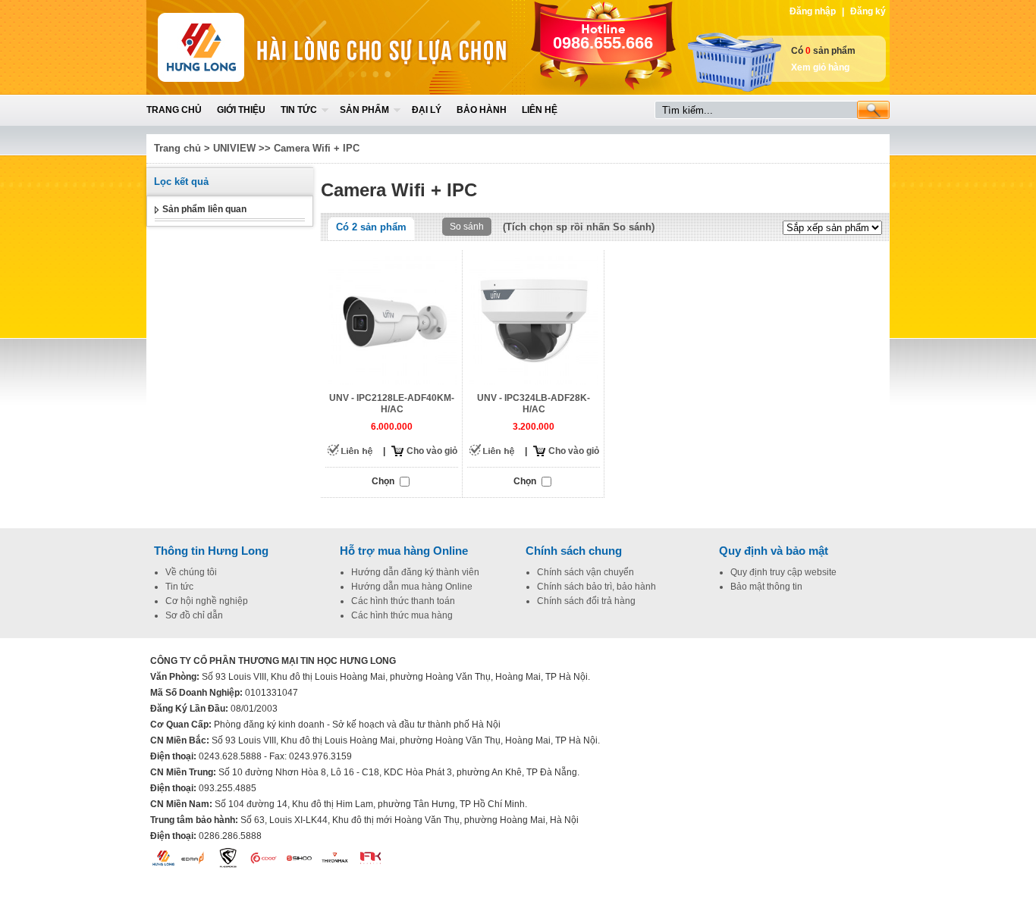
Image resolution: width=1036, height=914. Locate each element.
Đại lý (426, 110)
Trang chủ (174, 110)
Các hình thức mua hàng (402, 615)
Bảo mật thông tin (766, 586)
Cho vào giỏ (432, 451)
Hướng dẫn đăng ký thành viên (415, 572)
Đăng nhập (813, 11)
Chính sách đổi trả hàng (586, 601)
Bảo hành (482, 110)
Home (257, 47)
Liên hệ (539, 110)
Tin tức (299, 110)
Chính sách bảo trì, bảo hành (596, 586)
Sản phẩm (364, 110)
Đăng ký (868, 11)
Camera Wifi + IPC (316, 148)
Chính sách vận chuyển (585, 572)
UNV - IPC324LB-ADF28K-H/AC (533, 404)
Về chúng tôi (191, 572)
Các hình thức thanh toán (403, 601)
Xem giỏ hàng (820, 67)
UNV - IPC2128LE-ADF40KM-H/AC (391, 404)
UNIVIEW (234, 148)
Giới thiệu (241, 110)
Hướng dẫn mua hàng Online (411, 586)
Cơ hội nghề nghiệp (206, 601)
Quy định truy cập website (783, 572)
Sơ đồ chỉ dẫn (194, 615)
